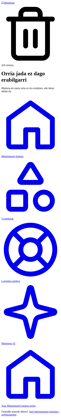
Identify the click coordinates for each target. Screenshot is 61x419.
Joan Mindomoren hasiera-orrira (18, 405)
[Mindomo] (8, 2)
